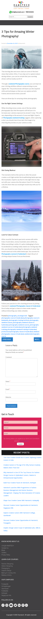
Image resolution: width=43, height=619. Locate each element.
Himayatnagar (6, 586)
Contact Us (5, 548)
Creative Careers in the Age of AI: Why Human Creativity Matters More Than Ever (22, 466)
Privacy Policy (6, 555)
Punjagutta (5, 584)
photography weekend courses (19, 325)
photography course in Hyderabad (13, 318)
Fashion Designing (7, 564)
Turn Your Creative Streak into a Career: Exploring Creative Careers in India (22, 458)
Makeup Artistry (7, 575)
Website (8, 397)
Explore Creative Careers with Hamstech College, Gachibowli (19, 514)
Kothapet (4, 593)
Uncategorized (22, 316)
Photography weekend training (13, 118)
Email (8, 389)
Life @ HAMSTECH (8, 546)
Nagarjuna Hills (6, 595)
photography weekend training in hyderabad (22, 329)
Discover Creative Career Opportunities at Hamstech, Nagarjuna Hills (21, 506)
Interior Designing (7, 566)
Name (8, 381)
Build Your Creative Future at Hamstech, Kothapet (20, 483)
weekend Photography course (19, 84)
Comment (9, 357)
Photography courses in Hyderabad (14, 254)
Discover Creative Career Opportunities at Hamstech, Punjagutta (21, 521)
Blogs (3, 550)
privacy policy (24, 441)
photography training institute (19, 320)
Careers (4, 553)
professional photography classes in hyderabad (17, 331)
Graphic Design (6, 570)
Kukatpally (5, 591)
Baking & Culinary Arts (9, 573)
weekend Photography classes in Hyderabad (25, 306)
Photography (12, 316)
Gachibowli (5, 588)
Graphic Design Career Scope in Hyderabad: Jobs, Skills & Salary (22, 529)
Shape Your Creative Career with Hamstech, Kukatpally (21, 500)
